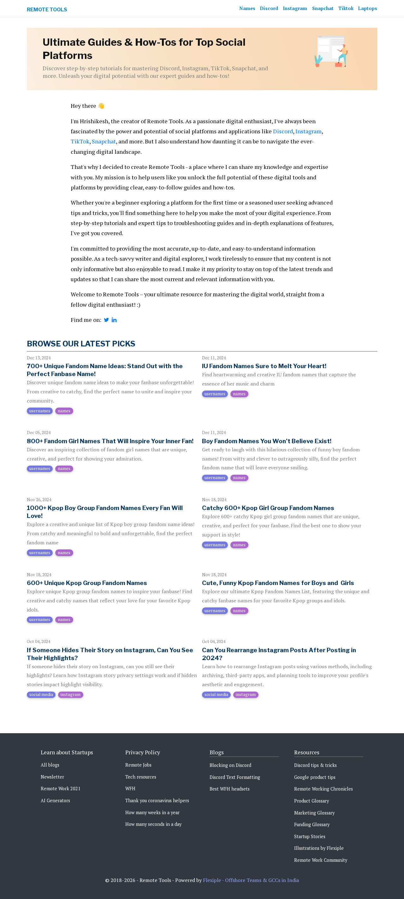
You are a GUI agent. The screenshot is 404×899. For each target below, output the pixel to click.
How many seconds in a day (153, 824)
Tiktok (346, 8)
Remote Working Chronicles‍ (323, 789)
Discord (269, 8)
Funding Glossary (312, 824)
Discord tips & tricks (315, 765)
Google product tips (315, 777)
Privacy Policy (142, 752)
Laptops (367, 8)
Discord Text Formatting (235, 777)
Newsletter (52, 777)
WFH (130, 789)
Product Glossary (311, 801)
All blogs (50, 765)
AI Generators (55, 800)
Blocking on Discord (230, 765)
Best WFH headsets (230, 789)
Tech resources (140, 777)
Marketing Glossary (314, 813)
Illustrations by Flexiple (319, 848)
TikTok (80, 141)
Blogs (217, 752)
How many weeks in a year (152, 812)
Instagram (295, 8)
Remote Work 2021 (60, 789)
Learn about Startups (67, 752)
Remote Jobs (138, 765)
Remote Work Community (320, 860)
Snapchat (323, 8)
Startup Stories (309, 836)
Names (247, 8)
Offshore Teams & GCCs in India (262, 880)
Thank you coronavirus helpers (157, 800)
